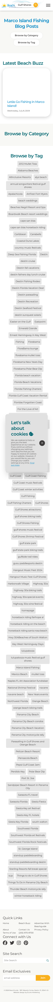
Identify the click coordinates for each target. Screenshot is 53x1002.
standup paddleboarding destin (28, 862)
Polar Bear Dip (37, 771)
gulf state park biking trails (28, 550)
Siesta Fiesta (39, 801)
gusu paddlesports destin (27, 563)
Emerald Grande (28, 328)
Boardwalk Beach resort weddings (27, 214)
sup (11, 875)
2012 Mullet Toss (28, 164)
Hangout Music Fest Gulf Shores (28, 577)
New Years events (38, 694)
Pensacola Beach (27, 758)
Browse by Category (26, 35)
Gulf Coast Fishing (35, 476)
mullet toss (38, 674)
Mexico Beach (19, 674)
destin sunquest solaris (28, 315)
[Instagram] (19, 943)
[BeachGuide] (11, 5)
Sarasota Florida (19, 801)
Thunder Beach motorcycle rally (28, 889)
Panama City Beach (28, 714)
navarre (43, 687)
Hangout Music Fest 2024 (27, 570)
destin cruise (28, 261)
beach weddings (27, 200)
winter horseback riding (27, 895)
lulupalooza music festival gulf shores (28, 659)
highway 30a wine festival (27, 603)
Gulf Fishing (28, 496)
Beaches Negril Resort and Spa (27, 207)
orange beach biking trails (27, 708)
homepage (28, 610)
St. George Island (27, 848)
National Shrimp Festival (21, 687)
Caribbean (20, 234)
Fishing (20, 341)
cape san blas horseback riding (27, 227)
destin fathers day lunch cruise (27, 274)
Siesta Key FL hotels (28, 815)
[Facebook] (5, 943)
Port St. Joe (27, 778)
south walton (39, 821)
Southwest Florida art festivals (28, 835)
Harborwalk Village (18, 583)
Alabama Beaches (28, 170)
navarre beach (16, 694)
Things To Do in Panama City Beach (28, 882)
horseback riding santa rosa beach (27, 630)
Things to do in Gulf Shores (32, 875)
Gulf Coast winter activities (28, 489)
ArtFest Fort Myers (37, 194)
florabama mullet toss (28, 355)
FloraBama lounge (28, 348)
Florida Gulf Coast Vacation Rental (28, 395)
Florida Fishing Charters (28, 389)
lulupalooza (27, 650)
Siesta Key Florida (18, 821)
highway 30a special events (27, 597)
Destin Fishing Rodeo (28, 281)
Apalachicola (15, 194)
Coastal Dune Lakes (28, 241)
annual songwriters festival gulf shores (28, 185)
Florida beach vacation (28, 375)
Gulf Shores (41, 503)
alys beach (41, 177)
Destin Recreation (28, 301)
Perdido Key (18, 771)
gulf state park (28, 543)
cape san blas (27, 220)
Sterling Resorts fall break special (27, 869)
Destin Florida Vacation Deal (28, 288)
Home (6, 923)
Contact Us (24, 929)
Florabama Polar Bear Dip (28, 368)
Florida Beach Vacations (27, 382)
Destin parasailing (28, 294)
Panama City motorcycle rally (28, 734)
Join (43, 977)
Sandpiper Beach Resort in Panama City (28, 787)
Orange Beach (40, 701)
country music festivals (28, 247)
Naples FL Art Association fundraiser (28, 681)
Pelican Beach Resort (28, 751)
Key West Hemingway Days (28, 644)
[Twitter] (12, 943)
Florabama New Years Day (27, 362)
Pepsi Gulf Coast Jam (28, 764)
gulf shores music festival (28, 529)
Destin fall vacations (28, 268)
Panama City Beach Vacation (28, 728)
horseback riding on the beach (27, 624)
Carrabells (35, 234)
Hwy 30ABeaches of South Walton (27, 637)
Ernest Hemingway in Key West (28, 335)
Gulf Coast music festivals (28, 482)
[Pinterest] (26, 943)
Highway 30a (40, 583)
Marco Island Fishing (27, 667)
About (6, 929)
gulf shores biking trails (28, 516)
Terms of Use (9, 932)
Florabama (34, 341)
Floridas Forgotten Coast (28, 402)
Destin (44, 254)
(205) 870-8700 (26, 932)
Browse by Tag (26, 42)
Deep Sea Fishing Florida (22, 254)
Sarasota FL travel (28, 795)
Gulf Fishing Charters (19, 503)
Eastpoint (40, 321)
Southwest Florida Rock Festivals (27, 842)
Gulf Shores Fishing (28, 523)
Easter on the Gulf (20, 321)
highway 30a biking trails (28, 590)
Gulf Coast (15, 476)
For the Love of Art (28, 409)
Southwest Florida (28, 828)
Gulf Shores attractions (28, 509)
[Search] (47, 960)
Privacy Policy (41, 929)
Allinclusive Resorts (20, 177)
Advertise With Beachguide (41, 925)
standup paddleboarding (28, 855)
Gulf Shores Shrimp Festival (27, 536)
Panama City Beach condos (27, 721)
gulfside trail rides (28, 556)
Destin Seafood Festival (28, 308)
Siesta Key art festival (28, 808)
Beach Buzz (24, 923)
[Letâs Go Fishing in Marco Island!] (26, 81)
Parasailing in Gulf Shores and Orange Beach (27, 743)
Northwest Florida (18, 701)
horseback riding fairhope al (28, 617)
